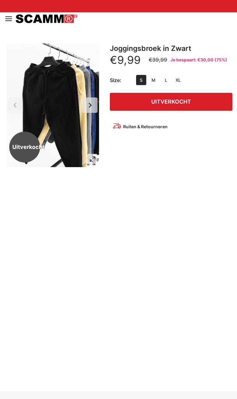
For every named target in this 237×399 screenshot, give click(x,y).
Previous (15, 105)
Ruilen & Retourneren (145, 126)
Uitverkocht (171, 101)
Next (90, 105)
